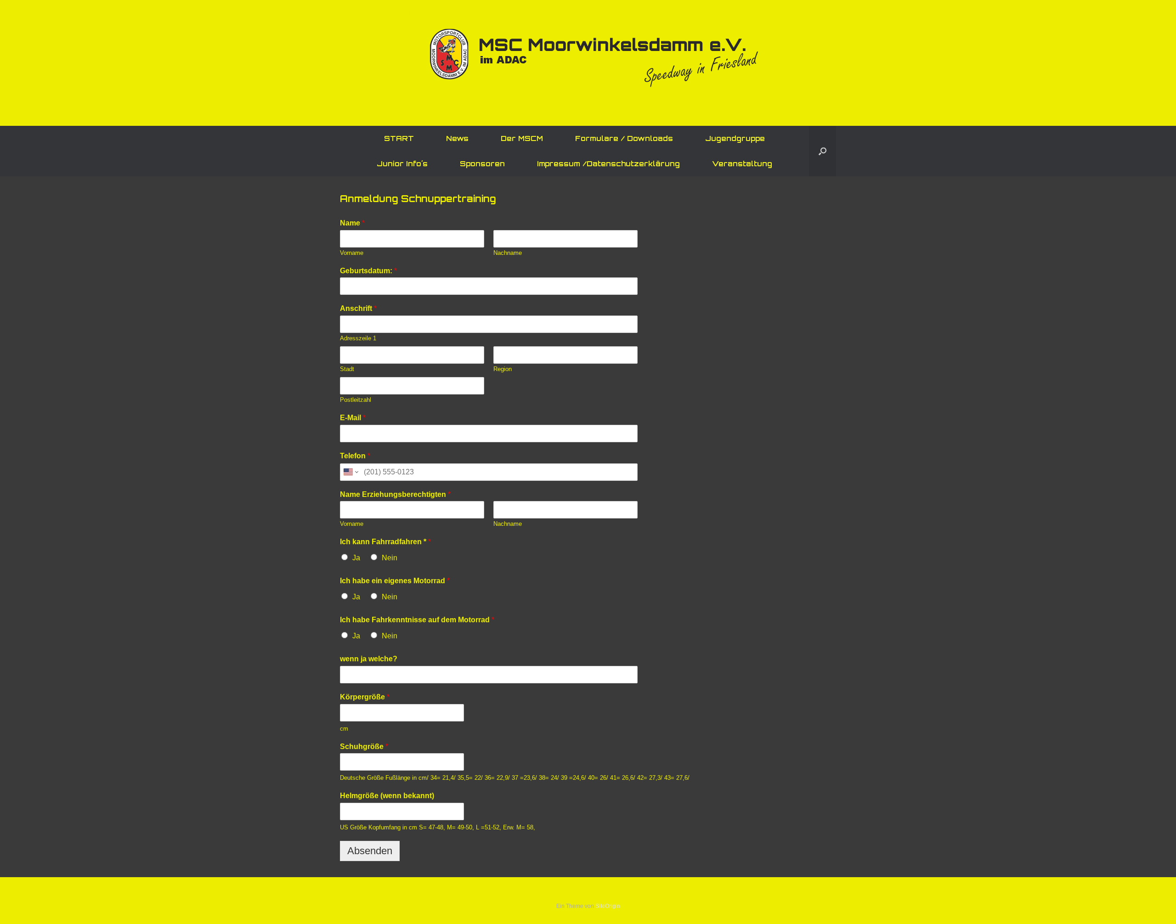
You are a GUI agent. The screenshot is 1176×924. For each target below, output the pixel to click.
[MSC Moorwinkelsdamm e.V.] (588, 59)
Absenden (369, 850)
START (399, 138)
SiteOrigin (607, 906)
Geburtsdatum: (368, 271)
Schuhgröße (364, 746)
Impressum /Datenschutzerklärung (608, 163)
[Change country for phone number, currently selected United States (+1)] (350, 472)
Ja (356, 558)
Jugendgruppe (735, 138)
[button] (822, 151)
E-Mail (353, 418)
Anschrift (358, 308)
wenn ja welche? (368, 659)
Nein (389, 558)
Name (352, 223)
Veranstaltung (742, 163)
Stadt (347, 369)
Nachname (507, 252)
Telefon (355, 456)
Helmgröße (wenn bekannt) (387, 796)
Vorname (351, 252)
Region (502, 369)
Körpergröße (365, 697)
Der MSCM (522, 138)
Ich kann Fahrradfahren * (385, 542)
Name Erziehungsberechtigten (395, 494)
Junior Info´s (402, 163)
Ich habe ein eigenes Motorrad (395, 581)
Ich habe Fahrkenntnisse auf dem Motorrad (417, 620)
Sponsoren (482, 163)
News (457, 138)
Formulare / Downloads (624, 138)
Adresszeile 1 (358, 338)
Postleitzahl (355, 399)
